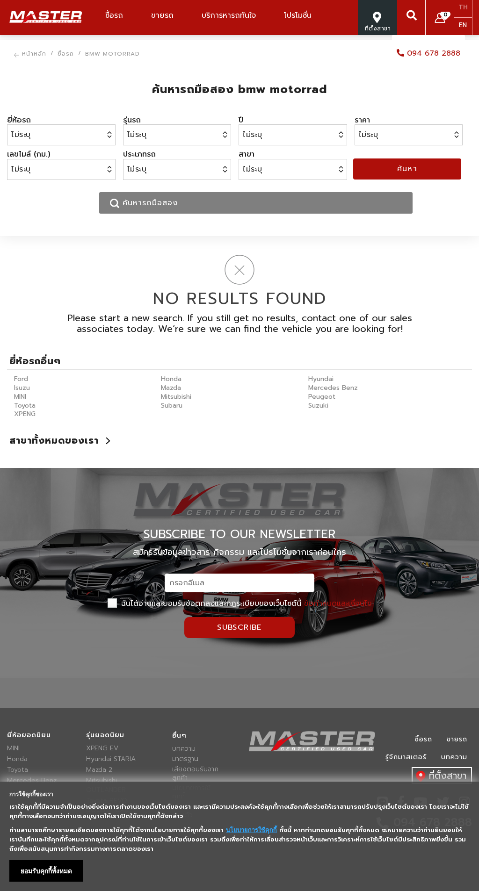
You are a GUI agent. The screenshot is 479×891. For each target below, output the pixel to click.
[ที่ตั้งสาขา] (377, 39)
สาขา (246, 154)
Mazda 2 (99, 770)
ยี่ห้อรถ (19, 120)
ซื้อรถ (423, 739)
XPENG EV (102, 748)
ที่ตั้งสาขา (447, 776)
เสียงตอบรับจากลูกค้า (195, 773)
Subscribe (239, 627)
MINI (20, 397)
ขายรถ (457, 739)
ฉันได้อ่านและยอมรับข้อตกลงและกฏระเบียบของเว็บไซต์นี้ (245, 603)
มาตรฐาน (185, 759)
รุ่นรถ (132, 120)
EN (463, 25)
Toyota (25, 405)
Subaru (171, 405)
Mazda (171, 388)
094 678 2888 (432, 53)
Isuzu (22, 388)
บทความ (184, 749)
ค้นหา (407, 168)
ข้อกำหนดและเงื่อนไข (338, 603)
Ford (21, 379)
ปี (241, 120)
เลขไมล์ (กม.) (29, 154)
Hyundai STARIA (111, 759)
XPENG (25, 414)
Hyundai (321, 379)
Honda (171, 379)
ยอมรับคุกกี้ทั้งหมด (46, 871)
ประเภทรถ (139, 154)
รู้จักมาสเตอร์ (406, 757)
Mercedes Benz (333, 388)
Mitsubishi (176, 397)
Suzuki (318, 405)
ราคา (362, 120)
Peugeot (321, 397)
